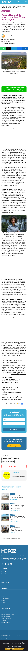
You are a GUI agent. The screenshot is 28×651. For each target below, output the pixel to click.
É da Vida (3, 596)
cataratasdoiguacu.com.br (18, 374)
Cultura (3, 602)
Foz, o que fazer (5, 592)
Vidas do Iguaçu (5, 598)
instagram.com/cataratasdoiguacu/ (11, 392)
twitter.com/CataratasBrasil (14, 397)
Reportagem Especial (6, 580)
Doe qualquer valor (6, 616)
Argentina (3, 576)
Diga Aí (3, 594)
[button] (22, 2)
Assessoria (9, 36)
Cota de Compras (5, 622)
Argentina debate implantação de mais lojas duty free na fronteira (17, 529)
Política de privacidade (17, 648)
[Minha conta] (18, 2)
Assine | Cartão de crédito (7, 614)
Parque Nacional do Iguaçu (8, 461)
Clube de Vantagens (6, 618)
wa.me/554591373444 (8, 389)
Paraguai (3, 574)
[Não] (26, 645)
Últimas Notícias (5, 571)
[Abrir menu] (2, 632)
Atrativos (3, 620)
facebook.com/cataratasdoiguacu (11, 396)
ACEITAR (8, 648)
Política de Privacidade (6, 639)
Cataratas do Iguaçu (6, 458)
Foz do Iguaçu (16, 458)
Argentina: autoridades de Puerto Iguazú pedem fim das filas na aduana (18, 518)
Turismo (13, 493)
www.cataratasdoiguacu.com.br (10, 379)
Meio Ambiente (8, 6)
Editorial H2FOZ (5, 582)
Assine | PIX (4, 612)
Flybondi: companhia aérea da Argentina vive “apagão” (18, 496)
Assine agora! (14, 446)
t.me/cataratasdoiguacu (14, 399)
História (3, 600)
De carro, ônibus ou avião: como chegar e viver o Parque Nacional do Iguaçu (18, 507)
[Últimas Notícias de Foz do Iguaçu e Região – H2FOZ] (6, 2)
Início (2, 6)
